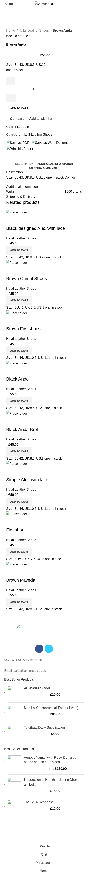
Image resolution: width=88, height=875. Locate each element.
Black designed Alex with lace (35, 228)
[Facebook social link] (9, 158)
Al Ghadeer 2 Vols (37, 688)
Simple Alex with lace (27, 479)
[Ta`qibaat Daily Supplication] (14, 732)
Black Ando (17, 379)
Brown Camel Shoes (26, 278)
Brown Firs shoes (23, 328)
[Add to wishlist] (33, 220)
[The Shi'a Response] (14, 806)
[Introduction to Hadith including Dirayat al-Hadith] (14, 786)
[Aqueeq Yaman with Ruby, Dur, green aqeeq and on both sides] (14, 763)
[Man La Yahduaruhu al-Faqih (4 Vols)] (14, 712)
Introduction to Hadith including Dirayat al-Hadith (52, 782)
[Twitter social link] (14, 158)
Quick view (22, 220)
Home (11, 30)
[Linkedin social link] (23, 158)
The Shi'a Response (39, 802)
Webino (52, 834)
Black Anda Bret (22, 429)
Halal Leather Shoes (34, 30)
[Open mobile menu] (83, 4)
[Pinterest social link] (19, 158)
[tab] (24, 164)
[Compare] (11, 220)
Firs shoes (16, 529)
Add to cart (19, 108)
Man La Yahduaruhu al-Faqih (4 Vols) (51, 708)
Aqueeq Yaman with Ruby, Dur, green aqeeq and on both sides (51, 760)
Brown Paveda (20, 580)
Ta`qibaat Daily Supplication (44, 727)
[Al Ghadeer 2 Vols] (14, 692)
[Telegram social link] (28, 158)
